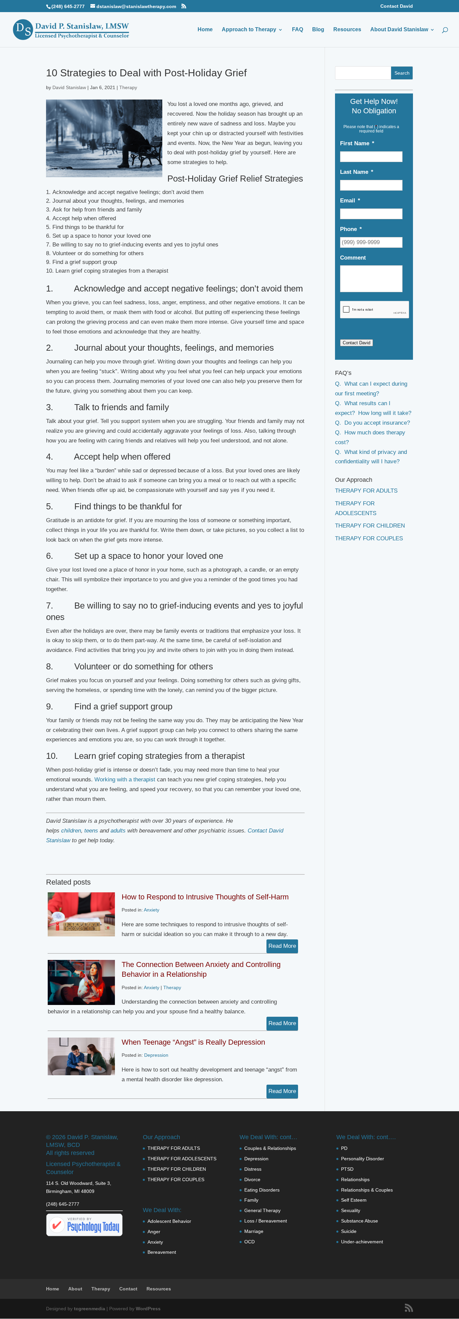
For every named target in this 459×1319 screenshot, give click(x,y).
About (75, 1288)
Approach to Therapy (249, 29)
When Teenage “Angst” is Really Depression (193, 1042)
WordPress (148, 1308)
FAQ (297, 29)
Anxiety (151, 910)
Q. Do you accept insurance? (372, 423)
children (71, 830)
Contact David (396, 6)
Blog (318, 29)
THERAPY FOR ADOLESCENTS (182, 1158)
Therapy (128, 87)
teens (91, 830)
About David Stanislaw (399, 29)
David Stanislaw (69, 87)
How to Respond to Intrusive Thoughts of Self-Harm (205, 897)
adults (118, 830)
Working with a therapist (124, 779)
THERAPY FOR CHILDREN (370, 525)
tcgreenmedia (89, 1308)
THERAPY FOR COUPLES (369, 538)
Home (205, 29)
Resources (347, 29)
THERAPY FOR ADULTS (366, 491)
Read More (282, 946)
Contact (128, 1288)
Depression (156, 1055)
